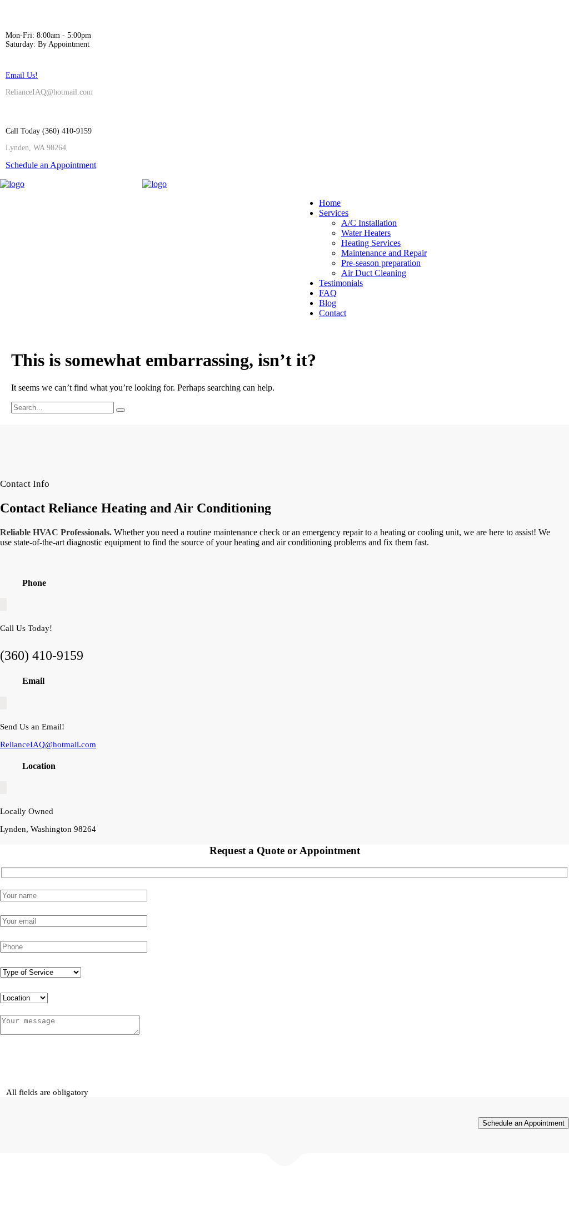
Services (333, 213)
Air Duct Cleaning (373, 273)
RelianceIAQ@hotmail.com (48, 744)
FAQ (328, 293)
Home (330, 203)
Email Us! (22, 75)
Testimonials (341, 283)
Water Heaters (366, 233)
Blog (327, 303)
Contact (332, 313)
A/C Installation (369, 223)
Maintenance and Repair (384, 253)
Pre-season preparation (381, 263)
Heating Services (371, 243)
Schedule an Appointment (51, 165)
